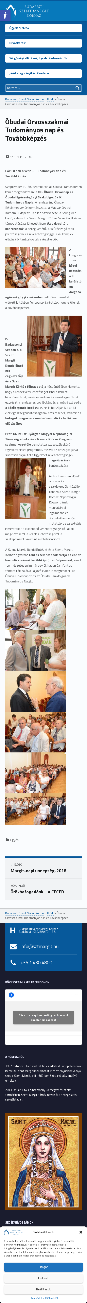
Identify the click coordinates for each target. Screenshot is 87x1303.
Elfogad (43, 1267)
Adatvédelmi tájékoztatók (44, 1298)
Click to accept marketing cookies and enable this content (43, 1017)
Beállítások (43, 1289)
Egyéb (14, 839)
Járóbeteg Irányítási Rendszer (29, 73)
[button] (5, 15)
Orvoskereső (17, 43)
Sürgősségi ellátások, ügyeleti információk (38, 58)
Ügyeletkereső (19, 28)
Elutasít (43, 1278)
